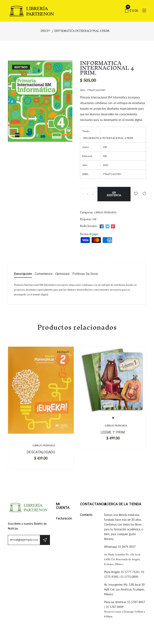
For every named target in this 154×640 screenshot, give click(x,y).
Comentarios (44, 274)
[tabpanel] (41, 390)
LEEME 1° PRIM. (113, 432)
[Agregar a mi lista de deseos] (136, 194)
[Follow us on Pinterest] (113, 227)
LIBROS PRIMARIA (105, 212)
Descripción (23, 274)
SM (94, 219)
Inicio (45, 31)
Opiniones (62, 274)
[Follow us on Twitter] (107, 227)
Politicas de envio (85, 274)
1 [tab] (113, 418)
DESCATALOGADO (41, 452)
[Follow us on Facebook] (101, 227)
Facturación (64, 518)
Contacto (86, 515)
